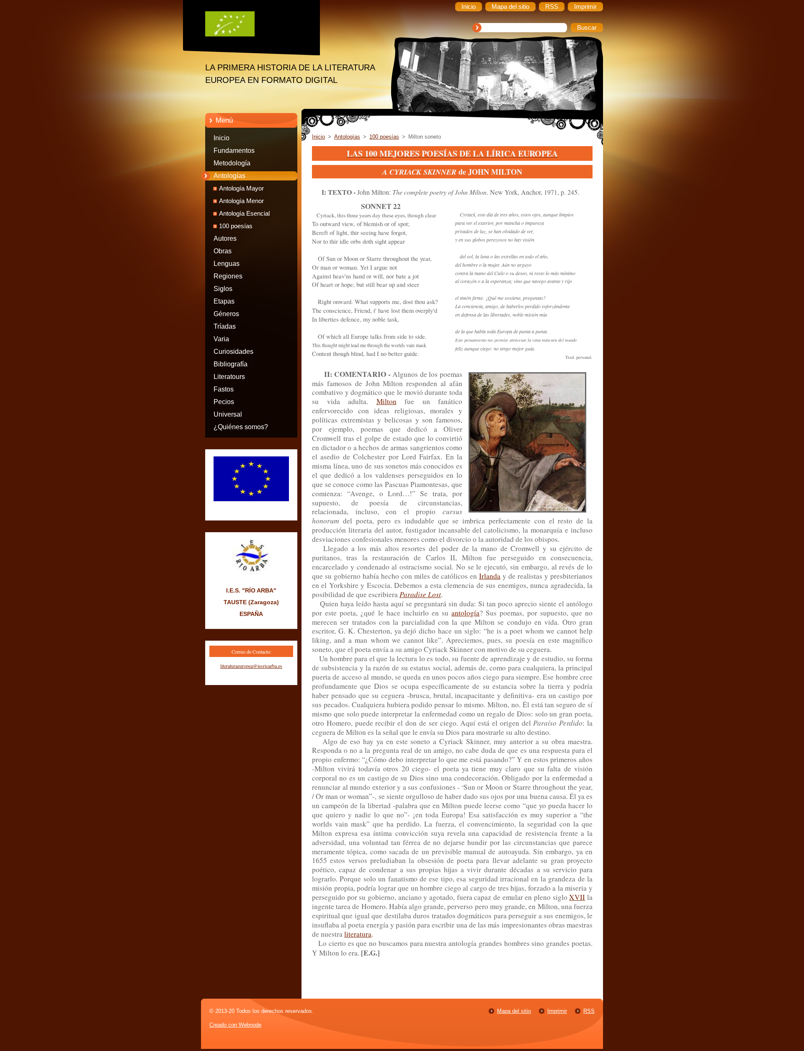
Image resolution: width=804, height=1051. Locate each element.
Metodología (232, 163)
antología (465, 613)
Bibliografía (230, 364)
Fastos (224, 389)
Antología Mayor (241, 188)
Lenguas (227, 263)
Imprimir (557, 1011)
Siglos (223, 288)
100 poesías (236, 226)
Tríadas (225, 326)
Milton (386, 401)
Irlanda (489, 576)
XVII (577, 897)
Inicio (221, 138)
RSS (589, 1011)
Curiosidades (233, 351)
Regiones (228, 276)
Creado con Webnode (235, 1025)
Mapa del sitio (514, 1011)
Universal (228, 414)
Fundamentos (234, 150)
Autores (225, 238)
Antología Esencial (244, 213)
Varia (221, 339)
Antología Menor (241, 201)
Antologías (229, 175)
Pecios (224, 401)
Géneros (226, 313)
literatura (357, 934)
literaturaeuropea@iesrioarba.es (251, 665)
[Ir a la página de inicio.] (257, 26)
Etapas (224, 301)
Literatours (229, 376)
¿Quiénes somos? (241, 426)
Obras (223, 251)
